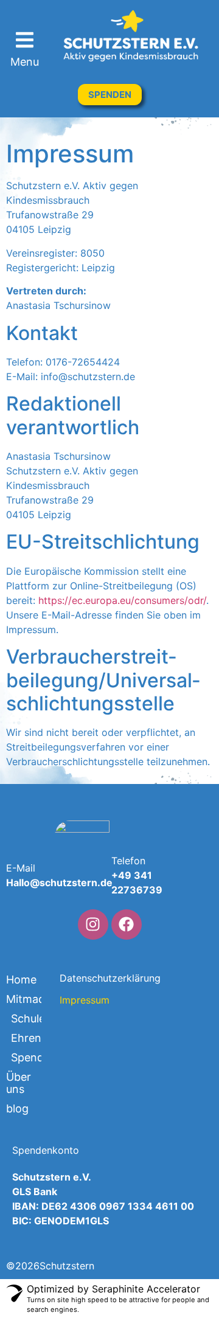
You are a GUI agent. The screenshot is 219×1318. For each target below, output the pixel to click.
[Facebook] (126, 924)
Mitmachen (23, 999)
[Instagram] (93, 924)
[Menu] (25, 40)
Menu (24, 61)
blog (17, 1108)
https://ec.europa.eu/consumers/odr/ (122, 600)
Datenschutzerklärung (83, 978)
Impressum (83, 1000)
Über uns (18, 1082)
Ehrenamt (26, 1038)
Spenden (26, 1057)
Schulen (26, 1018)
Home (21, 979)
